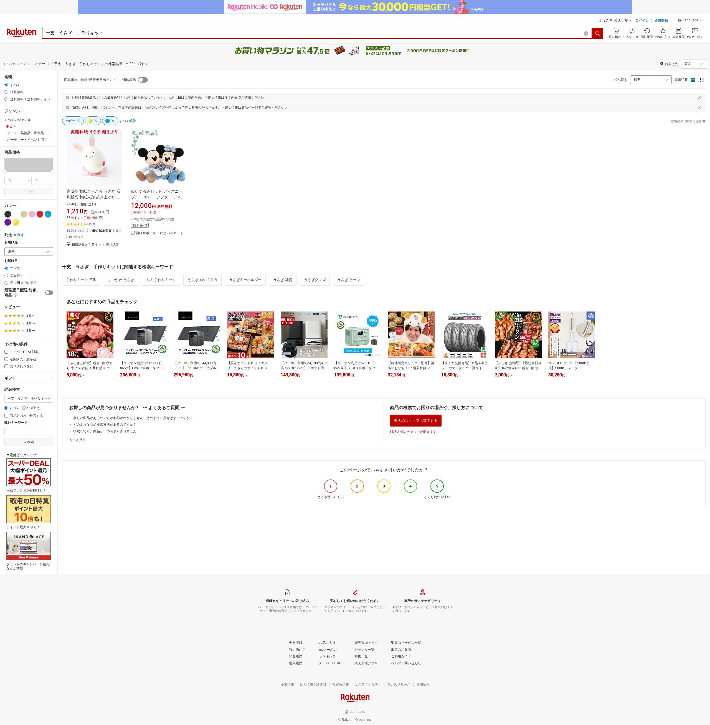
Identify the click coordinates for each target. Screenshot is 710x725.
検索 (30, 191)
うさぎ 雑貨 (282, 280)
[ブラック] (7, 214)
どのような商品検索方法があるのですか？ (104, 425)
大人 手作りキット (161, 280)
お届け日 (11, 261)
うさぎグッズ (315, 280)
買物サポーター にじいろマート (159, 233)
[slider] (4, 172)
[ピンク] (32, 214)
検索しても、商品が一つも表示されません (104, 431)
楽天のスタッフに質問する (415, 420)
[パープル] (7, 222)
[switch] (49, 292)
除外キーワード (16, 423)
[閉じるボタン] (699, 97)
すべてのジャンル (16, 64)
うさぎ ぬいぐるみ (202, 280)
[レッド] (40, 214)
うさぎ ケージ (348, 280)
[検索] (597, 33)
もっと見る (77, 440)
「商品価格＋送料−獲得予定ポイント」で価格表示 (98, 80)
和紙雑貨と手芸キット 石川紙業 (95, 245)
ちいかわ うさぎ (121, 280)
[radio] (6, 84)
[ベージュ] (24, 214)
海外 (20, 235)
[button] (690, 21)
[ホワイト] (15, 214)
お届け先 (11, 242)
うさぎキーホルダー (245, 280)
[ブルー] (48, 214)
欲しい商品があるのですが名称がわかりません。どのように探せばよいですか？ (133, 418)
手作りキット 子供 (81, 280)
